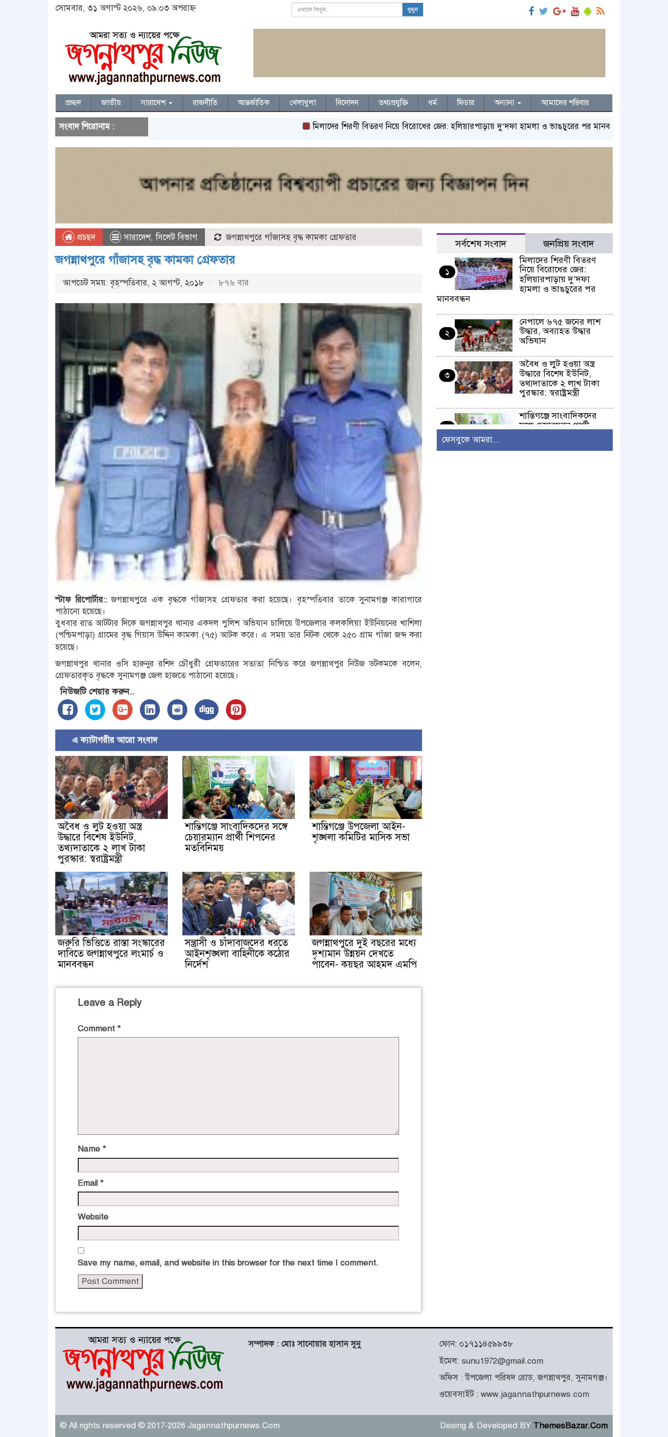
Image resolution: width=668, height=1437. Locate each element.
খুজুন (412, 9)
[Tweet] (95, 709)
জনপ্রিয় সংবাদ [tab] (568, 244)
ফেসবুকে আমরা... (471, 440)
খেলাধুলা (302, 103)
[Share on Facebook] (68, 709)
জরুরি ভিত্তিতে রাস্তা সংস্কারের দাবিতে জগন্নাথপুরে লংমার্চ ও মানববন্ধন (111, 954)
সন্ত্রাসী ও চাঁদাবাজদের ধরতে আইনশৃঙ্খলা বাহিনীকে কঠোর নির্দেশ (237, 954)
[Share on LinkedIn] (150, 709)
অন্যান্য (505, 103)
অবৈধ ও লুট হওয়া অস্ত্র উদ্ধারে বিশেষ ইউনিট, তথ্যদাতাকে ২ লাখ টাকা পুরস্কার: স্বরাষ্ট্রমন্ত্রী (101, 842)
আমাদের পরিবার (565, 103)
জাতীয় (111, 103)
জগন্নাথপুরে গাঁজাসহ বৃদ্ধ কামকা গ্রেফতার (145, 259)
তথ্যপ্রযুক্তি (393, 103)
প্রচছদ (84, 237)
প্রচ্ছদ (73, 103)
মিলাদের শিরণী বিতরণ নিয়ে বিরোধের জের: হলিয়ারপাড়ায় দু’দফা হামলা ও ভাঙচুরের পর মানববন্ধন (427, 126)
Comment (99, 1028)
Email (91, 1183)
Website (93, 1217)
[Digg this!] (207, 709)
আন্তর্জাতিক (253, 103)
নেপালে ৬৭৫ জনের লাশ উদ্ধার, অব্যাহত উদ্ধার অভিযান (560, 331)
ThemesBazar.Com (571, 1425)
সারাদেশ (154, 103)
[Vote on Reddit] (177, 709)
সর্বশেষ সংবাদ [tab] (481, 244)
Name (92, 1149)
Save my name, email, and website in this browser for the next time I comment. (228, 1263)
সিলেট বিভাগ (177, 237)
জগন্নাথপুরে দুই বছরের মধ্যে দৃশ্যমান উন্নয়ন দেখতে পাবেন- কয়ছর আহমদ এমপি (364, 954)
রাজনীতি (205, 103)
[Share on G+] (122, 709)
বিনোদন (347, 103)
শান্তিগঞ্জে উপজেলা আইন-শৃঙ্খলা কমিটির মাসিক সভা (361, 831)
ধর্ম (432, 103)
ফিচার (465, 103)
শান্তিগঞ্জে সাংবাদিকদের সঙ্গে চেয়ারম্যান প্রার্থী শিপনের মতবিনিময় (236, 837)
